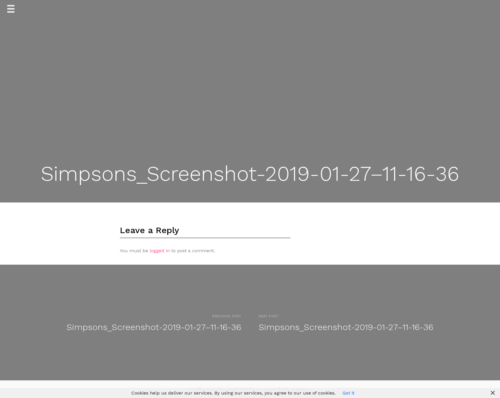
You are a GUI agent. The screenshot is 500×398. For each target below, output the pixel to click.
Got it (348, 393)
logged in (160, 250)
